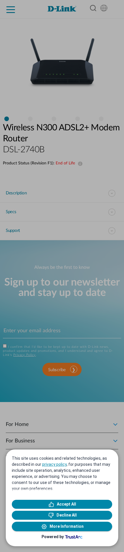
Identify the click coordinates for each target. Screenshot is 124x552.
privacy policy (54, 464)
